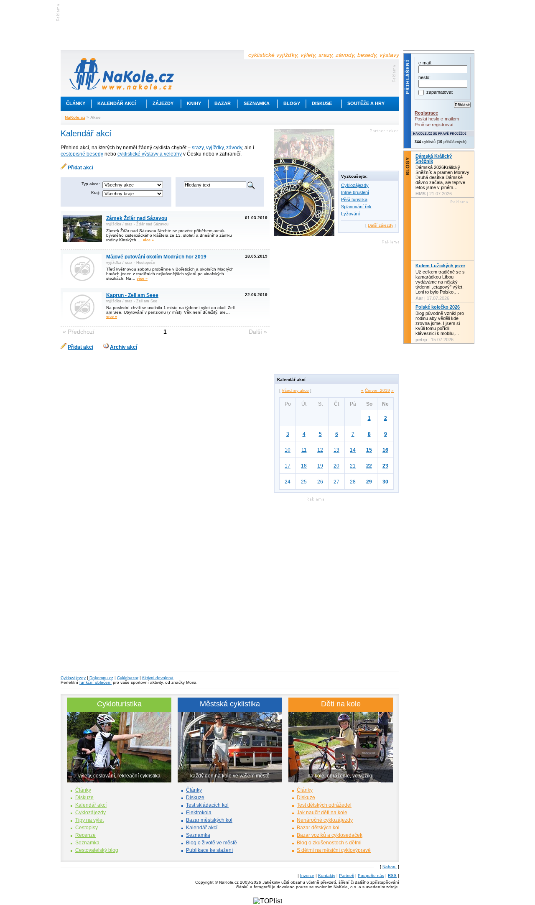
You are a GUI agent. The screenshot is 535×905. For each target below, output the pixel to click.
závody (234, 148)
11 (304, 450)
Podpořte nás (371, 875)
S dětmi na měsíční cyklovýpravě (334, 850)
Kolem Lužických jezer (440, 265)
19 (320, 466)
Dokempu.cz (101, 677)
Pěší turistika (354, 199)
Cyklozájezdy (355, 185)
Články (75, 103)
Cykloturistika (119, 704)
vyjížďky (215, 148)
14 (353, 450)
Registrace (426, 112)
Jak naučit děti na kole (322, 813)
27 (336, 482)
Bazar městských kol (209, 820)
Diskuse (322, 103)
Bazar (222, 103)
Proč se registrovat (434, 124)
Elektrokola (198, 813)
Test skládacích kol (207, 805)
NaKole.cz (75, 117)
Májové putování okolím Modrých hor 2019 (156, 257)
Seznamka (257, 103)
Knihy (194, 103)
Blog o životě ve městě (211, 843)
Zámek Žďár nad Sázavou (136, 218)
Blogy (291, 103)
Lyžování (350, 213)
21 (353, 466)
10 (287, 450)
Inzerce (307, 875)
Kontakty (326, 875)
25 (304, 482)
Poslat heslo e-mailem (437, 118)
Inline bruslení (355, 192)
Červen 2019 (377, 390)
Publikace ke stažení (209, 850)
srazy (198, 148)
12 (320, 450)
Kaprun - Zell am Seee (132, 295)
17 (287, 466)
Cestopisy (86, 828)
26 (320, 482)
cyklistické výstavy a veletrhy (149, 154)
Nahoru (389, 866)
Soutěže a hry (366, 103)
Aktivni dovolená (157, 677)
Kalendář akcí (116, 103)
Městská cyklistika (230, 704)
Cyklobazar (127, 677)
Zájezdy (163, 103)
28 (353, 482)
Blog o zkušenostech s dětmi (329, 843)
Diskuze (84, 797)
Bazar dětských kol (318, 828)
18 (304, 466)
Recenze (85, 835)
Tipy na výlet (89, 820)
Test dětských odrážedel (324, 805)
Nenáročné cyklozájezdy (325, 820)
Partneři (346, 875)
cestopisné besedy (82, 154)
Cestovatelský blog (96, 850)
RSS (392, 875)
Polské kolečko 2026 (437, 306)
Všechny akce (295, 390)
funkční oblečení (95, 682)
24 (287, 482)
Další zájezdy (380, 225)
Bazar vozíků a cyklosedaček (329, 835)
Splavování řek (356, 206)
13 (336, 450)
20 (336, 466)
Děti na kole (341, 704)
